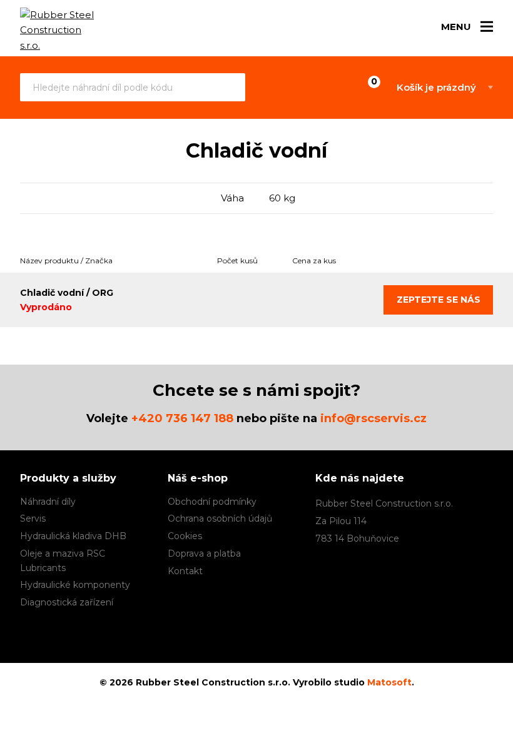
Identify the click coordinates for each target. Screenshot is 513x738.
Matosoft (389, 682)
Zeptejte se (438, 299)
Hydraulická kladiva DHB (73, 536)
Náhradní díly (48, 501)
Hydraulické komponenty (75, 584)
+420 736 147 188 (182, 418)
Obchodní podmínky (212, 501)
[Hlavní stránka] (60, 30)
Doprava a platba (204, 553)
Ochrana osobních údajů (220, 518)
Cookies (185, 536)
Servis (33, 518)
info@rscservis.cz (373, 418)
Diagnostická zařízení (66, 602)
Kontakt (185, 571)
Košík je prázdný (436, 87)
